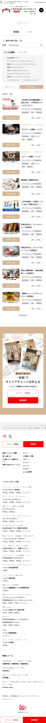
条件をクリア (10, 87)
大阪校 (29, 32)
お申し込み (11, 118)
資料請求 (23, 400)
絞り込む (31, 87)
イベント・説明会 (23, 393)
